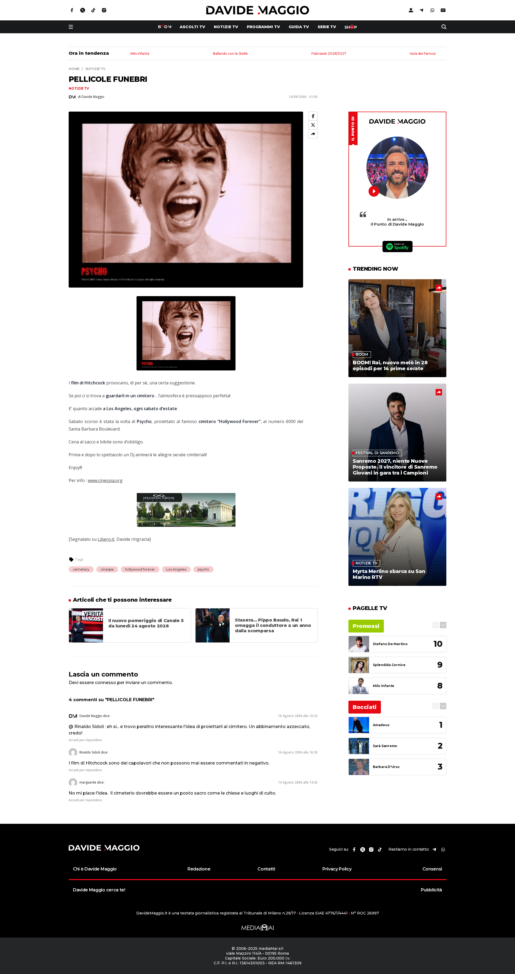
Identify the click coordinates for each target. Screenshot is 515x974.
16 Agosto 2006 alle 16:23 (298, 716)
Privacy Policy (337, 869)
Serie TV (327, 26)
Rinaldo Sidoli (89, 752)
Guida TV (299, 26)
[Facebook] (313, 116)
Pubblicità (431, 889)
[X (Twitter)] (313, 125)
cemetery (81, 569)
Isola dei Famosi (423, 54)
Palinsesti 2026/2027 (328, 54)
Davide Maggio (90, 716)
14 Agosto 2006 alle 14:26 (298, 782)
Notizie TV (226, 26)
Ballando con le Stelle (230, 54)
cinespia (107, 569)
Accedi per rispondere (85, 740)
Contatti (266, 869)
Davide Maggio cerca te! (99, 889)
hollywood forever (140, 569)
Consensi (432, 869)
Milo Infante (139, 54)
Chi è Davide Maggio (95, 869)
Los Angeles (176, 569)
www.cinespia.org (105, 480)
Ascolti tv (192, 26)
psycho (203, 569)
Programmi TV (263, 26)
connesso (105, 682)
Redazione (198, 869)
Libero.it (106, 539)
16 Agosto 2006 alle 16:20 (298, 752)
